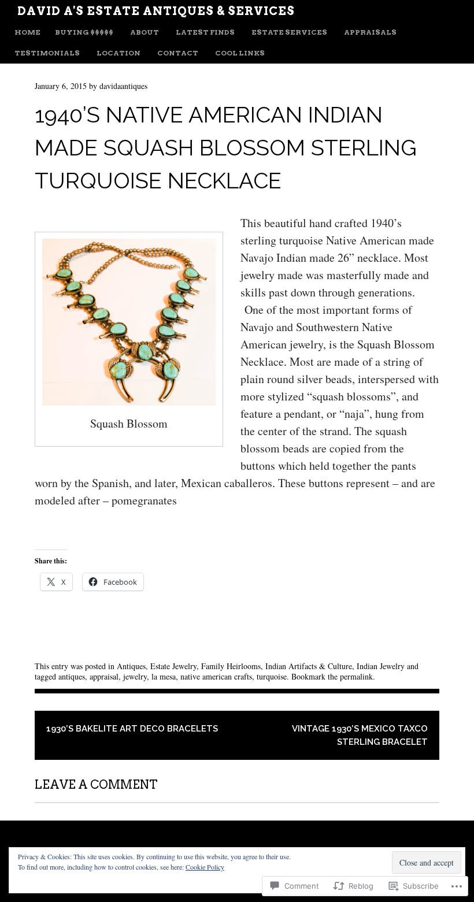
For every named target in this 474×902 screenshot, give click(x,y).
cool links (240, 53)
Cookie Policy (205, 866)
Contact (177, 53)
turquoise (272, 676)
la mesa (163, 676)
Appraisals (370, 32)
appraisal (104, 676)
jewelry (135, 676)
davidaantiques (123, 85)
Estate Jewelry (173, 665)
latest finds (205, 32)
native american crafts (216, 676)
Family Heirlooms (231, 665)
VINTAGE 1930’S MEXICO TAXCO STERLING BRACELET (360, 735)
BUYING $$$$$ (84, 32)
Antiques (131, 665)
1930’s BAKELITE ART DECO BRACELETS (132, 728)
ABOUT (144, 32)
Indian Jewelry (381, 665)
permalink (356, 676)
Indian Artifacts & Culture (308, 665)
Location (118, 53)
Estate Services (289, 32)
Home (27, 32)
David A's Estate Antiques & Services (156, 11)
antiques (71, 676)
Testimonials (47, 53)
